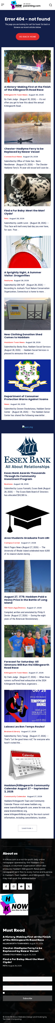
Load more (26, 828)
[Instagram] (13, 886)
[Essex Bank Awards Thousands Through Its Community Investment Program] (27, 452)
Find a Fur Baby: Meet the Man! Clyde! (24, 212)
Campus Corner (12, 543)
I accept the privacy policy (18, 993)
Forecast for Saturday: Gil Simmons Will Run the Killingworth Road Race (26, 664)
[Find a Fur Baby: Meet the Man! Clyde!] (27, 190)
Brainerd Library (12, 731)
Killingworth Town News (16, 95)
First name (7, 975)
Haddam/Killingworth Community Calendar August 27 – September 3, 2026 (27, 788)
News (6, 404)
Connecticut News (13, 157)
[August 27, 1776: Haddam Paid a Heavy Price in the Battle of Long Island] (27, 576)
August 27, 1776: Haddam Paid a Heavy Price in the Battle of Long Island (25, 599)
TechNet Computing (12, 1019)
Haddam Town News (14, 342)
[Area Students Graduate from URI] (27, 517)
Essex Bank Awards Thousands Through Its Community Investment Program (24, 476)
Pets (6, 218)
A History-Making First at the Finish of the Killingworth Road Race (27, 88)
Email (5, 984)
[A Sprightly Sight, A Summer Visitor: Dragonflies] (27, 252)
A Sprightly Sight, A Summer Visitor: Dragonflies (22, 274)
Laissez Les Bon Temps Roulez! (24, 726)
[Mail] (21, 886)
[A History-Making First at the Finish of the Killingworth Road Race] (27, 66)
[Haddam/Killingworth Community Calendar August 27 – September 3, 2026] (27, 765)
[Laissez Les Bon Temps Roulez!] (27, 706)
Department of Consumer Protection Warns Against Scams (26, 397)
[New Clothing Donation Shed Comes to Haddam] (27, 314)
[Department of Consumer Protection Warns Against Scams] (27, 375)
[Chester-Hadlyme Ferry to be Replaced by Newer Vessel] (27, 128)
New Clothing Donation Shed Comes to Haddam (23, 336)
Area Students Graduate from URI (26, 538)
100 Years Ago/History (15, 608)
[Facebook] (6, 886)
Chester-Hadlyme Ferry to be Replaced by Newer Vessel (24, 150)
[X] (29, 886)
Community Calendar (15, 796)
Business (8, 484)
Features (8, 280)
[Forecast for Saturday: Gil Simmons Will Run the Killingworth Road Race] (27, 641)
